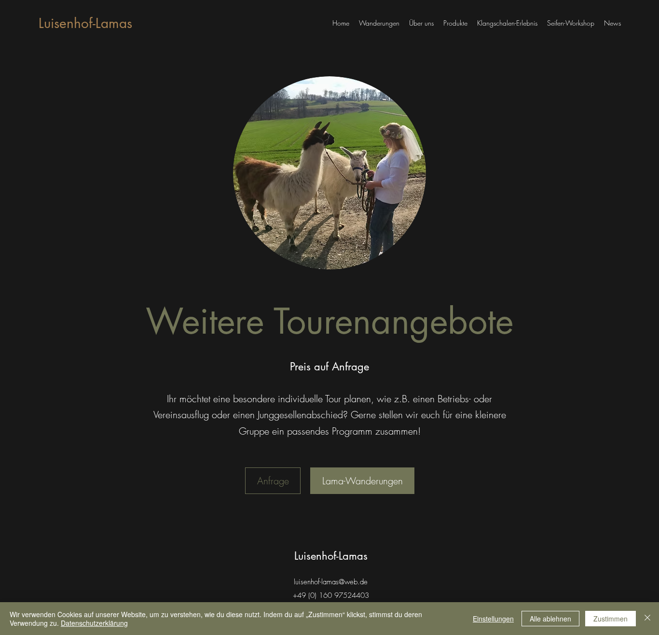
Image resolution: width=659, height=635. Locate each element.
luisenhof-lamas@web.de (331, 582)
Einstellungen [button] (493, 618)
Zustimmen (610, 618)
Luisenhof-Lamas (85, 23)
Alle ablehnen (550, 618)
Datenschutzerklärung (94, 623)
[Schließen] (647, 618)
